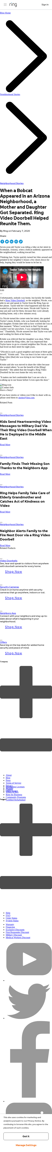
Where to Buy (12, 792)
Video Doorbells (8, 560)
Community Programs (16, 797)
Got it (26, 1136)
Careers (9, 789)
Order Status (11, 918)
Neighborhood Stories (10, 94)
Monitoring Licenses (15, 787)
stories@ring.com (26, 397)
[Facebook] (29, 1101)
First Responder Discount (17, 932)
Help (8, 913)
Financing (10, 927)
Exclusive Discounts (15, 929)
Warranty (10, 924)
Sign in (45, 4)
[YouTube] (29, 980)
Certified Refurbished (15, 800)
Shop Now (13, 571)
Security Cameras (9, 587)
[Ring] (13, 4)
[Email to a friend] (16, 241)
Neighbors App (8, 613)
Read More (5, 444)
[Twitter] (29, 1018)
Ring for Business (14, 794)
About (9, 775)
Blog (8, 778)
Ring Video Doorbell (15, 300)
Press (8, 780)
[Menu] (5, 4)
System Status (12, 920)
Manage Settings (26, 1145)
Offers (3, 642)
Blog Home (5, 13)
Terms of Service (13, 783)
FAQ (8, 915)
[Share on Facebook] (2, 241)
